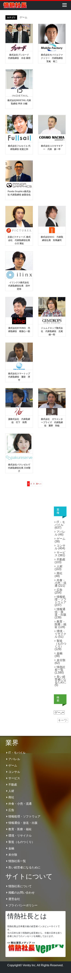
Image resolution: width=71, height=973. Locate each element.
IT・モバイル (60, 523)
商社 (59, 573)
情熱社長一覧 (60, 668)
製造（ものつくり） (60, 643)
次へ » (38, 484)
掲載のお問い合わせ (21, 892)
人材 (59, 566)
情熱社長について (20, 886)
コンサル (60, 547)
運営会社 (14, 899)
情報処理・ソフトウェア (60, 599)
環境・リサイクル (60, 634)
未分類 (61, 660)
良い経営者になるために (60, 679)
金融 (59, 653)
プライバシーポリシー (23, 905)
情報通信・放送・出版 (60, 612)
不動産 (61, 559)
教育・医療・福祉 (60, 624)
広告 (59, 589)
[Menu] (65, 5)
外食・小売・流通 (60, 583)
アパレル (60, 533)
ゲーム (61, 538)
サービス (60, 554)
